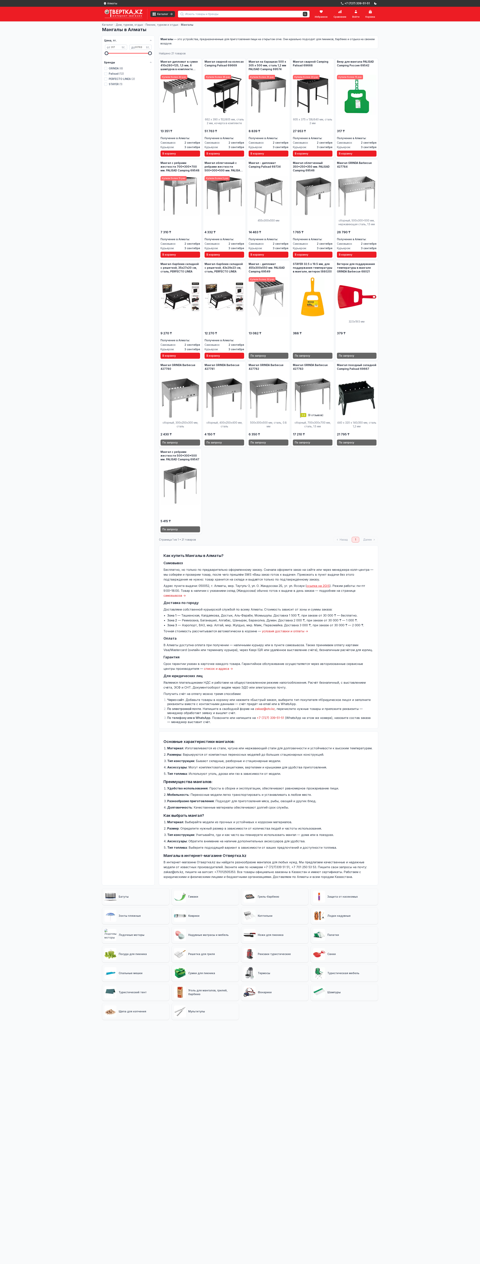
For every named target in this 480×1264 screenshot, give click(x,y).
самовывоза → (175, 595)
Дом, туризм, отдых (129, 24)
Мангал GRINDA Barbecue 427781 (222, 366)
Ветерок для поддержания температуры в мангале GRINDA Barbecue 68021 (356, 267)
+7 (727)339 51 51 (277, 867)
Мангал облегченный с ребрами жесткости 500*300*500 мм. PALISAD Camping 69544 (223, 166)
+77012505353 (224, 872)
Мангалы (187, 24)
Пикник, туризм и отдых (162, 24)
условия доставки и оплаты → (285, 631)
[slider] (106, 53)
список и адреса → (218, 669)
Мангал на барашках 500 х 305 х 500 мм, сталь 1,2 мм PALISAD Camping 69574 (267, 65)
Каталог (107, 24)
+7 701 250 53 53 (303, 867)
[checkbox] (105, 68)
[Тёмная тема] (375, 3)
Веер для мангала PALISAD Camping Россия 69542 (355, 63)
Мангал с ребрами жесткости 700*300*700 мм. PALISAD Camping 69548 (180, 166)
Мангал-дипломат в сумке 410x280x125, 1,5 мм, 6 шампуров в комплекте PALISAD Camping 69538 (179, 65)
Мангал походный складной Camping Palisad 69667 (356, 366)
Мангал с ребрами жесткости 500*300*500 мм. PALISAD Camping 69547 (179, 455)
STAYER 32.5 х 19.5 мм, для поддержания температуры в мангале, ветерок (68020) (312, 267)
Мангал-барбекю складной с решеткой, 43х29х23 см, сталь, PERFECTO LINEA (224, 267)
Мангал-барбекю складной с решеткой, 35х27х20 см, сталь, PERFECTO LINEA (179, 267)
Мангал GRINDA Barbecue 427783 (310, 366)
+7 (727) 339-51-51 (270, 718)
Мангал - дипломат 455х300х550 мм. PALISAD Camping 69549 (267, 267)
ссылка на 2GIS (318, 586)
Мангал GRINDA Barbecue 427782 (266, 366)
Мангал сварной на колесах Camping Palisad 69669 (224, 63)
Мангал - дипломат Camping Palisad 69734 (265, 164)
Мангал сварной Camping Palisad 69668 (310, 63)
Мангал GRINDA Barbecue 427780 (177, 366)
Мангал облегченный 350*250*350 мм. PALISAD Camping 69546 (311, 166)
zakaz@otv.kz (265, 709)
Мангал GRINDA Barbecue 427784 (354, 164)
